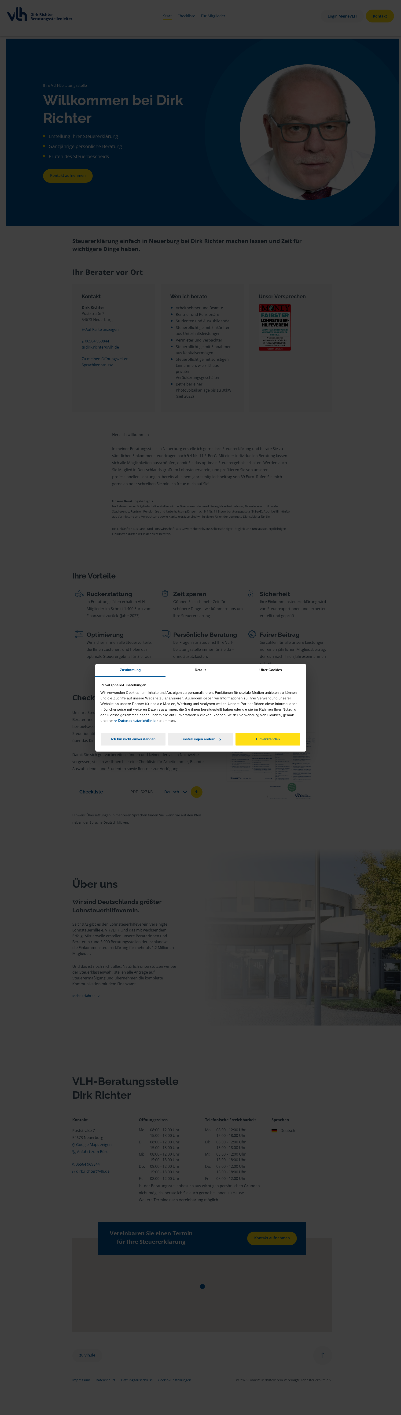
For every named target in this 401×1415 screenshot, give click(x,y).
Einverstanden (268, 739)
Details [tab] (200, 670)
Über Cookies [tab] (270, 670)
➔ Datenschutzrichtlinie (135, 721)
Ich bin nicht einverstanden (133, 739)
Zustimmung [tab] (130, 670)
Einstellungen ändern (197, 739)
